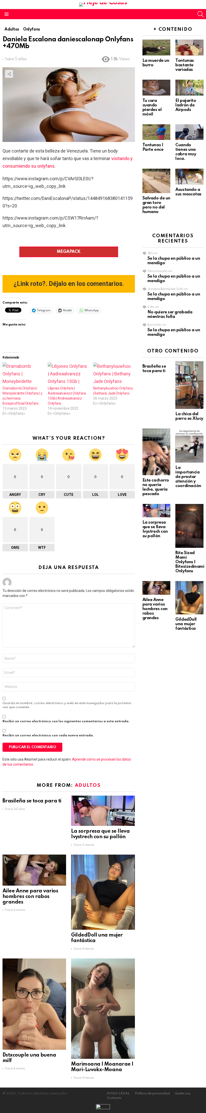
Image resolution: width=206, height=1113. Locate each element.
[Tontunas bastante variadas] (189, 47)
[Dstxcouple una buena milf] (34, 1004)
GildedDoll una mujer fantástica (186, 624)
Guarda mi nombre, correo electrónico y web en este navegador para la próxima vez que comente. (67, 705)
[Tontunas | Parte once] (156, 132)
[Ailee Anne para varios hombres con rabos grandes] (34, 870)
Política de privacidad (152, 1093)
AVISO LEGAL (118, 1093)
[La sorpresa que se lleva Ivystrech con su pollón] (103, 811)
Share (9, 74)
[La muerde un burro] (156, 47)
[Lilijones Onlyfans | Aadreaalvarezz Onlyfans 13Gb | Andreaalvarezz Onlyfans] (68, 374)
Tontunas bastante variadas (184, 65)
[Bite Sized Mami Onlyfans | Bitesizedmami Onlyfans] (189, 526)
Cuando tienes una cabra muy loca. (185, 152)
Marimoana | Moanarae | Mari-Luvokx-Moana (102, 1067)
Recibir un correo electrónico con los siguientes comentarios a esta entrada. (66, 721)
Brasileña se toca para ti (32, 801)
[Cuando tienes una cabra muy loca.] (189, 132)
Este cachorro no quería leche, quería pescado (155, 487)
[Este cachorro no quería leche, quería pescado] (156, 452)
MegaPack (69, 252)
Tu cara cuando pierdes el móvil (152, 107)
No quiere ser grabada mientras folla (169, 314)
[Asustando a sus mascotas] (189, 177)
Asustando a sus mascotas (188, 192)
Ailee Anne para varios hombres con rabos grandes (30, 897)
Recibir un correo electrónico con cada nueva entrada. (48, 735)
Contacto (114, 1098)
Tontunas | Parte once (153, 147)
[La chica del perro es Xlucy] (189, 385)
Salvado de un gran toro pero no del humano (156, 205)
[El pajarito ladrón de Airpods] (189, 88)
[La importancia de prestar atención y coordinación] (189, 446)
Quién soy (182, 1093)
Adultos (88, 785)
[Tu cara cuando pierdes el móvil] (156, 88)
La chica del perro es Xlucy (189, 416)
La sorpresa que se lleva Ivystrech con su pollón (100, 834)
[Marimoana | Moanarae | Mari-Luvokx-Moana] (103, 1008)
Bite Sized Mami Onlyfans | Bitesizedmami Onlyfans (189, 562)
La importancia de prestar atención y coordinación (188, 477)
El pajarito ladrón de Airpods (185, 105)
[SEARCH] (200, 14)
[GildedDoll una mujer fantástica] (103, 892)
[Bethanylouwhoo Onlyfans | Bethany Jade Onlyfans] (113, 374)
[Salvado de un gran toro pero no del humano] (156, 181)
